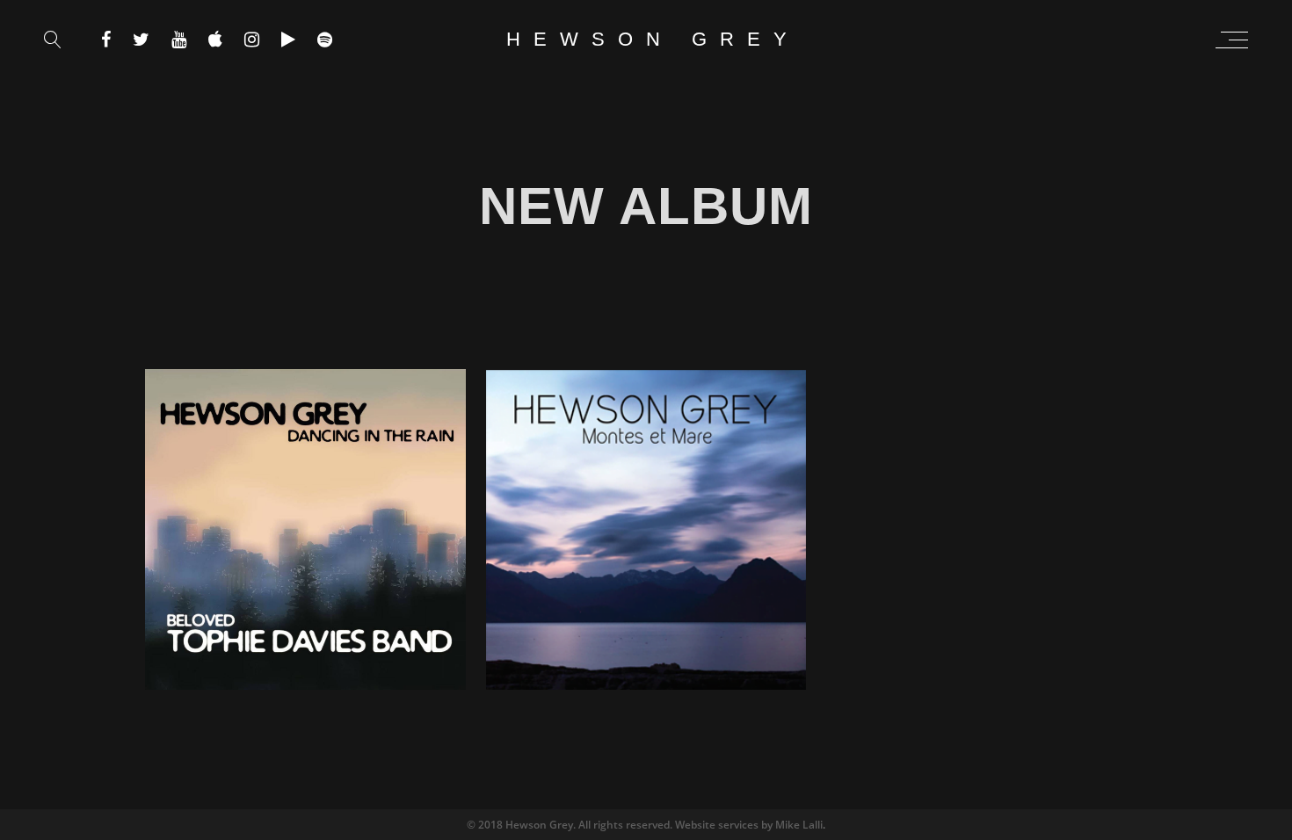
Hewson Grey (653, 39)
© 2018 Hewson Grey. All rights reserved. (571, 824)
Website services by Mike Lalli (749, 824)
